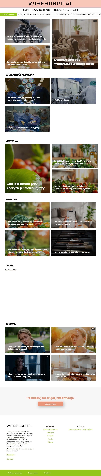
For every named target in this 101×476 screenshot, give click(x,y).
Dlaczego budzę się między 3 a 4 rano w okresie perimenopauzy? (27, 375)
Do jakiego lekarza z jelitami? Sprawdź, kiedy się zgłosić (73, 223)
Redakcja (11, 455)
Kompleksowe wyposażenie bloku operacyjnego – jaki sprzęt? (24, 98)
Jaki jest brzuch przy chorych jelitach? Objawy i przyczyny (26, 186)
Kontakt (10, 459)
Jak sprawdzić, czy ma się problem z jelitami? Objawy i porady (25, 223)
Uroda (10, 265)
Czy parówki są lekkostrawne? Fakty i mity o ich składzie (46, 14)
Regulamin (47, 473)
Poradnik (11, 199)
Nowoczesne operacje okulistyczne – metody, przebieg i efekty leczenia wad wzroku (26, 37)
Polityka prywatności (15, 473)
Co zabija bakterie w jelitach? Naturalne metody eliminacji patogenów (73, 162)
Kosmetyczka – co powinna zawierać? (72, 252)
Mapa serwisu (32, 473)
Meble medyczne (62, 100)
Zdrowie (11, 324)
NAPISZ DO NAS (50, 404)
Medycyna (12, 141)
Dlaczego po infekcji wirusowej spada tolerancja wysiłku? (26, 347)
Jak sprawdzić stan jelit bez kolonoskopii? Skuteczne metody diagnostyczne (28, 250)
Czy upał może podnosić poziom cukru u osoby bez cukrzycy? (26, 63)
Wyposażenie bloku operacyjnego (24, 127)
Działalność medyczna (20, 75)
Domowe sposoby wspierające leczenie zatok (74, 62)
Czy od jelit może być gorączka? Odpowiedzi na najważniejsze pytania (72, 187)
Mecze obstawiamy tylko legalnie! (80, 429)
